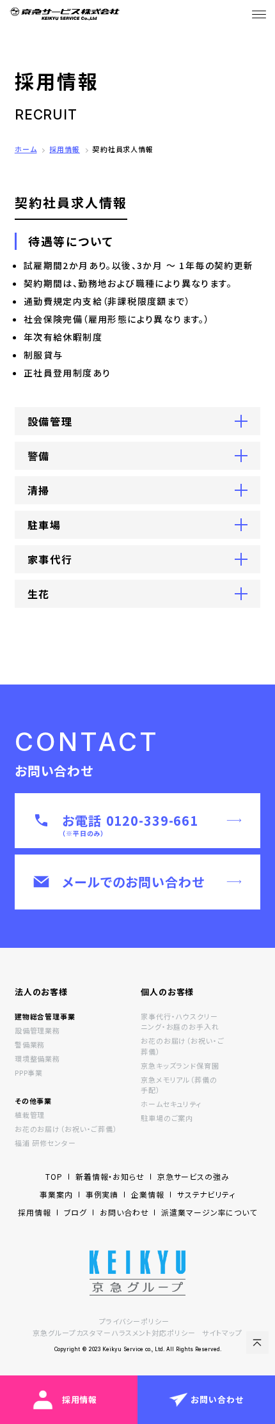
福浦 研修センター (45, 1143)
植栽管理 (30, 1115)
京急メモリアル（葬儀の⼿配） (179, 1084)
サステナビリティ (206, 1194)
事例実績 (102, 1194)
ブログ (76, 1212)
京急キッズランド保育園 (180, 1065)
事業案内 (56, 1194)
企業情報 (147, 1194)
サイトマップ (222, 1332)
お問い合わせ (124, 1212)
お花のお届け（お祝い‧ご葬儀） (66, 1129)
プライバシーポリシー (134, 1321)
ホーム (26, 149)
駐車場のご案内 (167, 1118)
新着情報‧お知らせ (110, 1176)
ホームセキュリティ (171, 1104)
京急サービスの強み (193, 1176)
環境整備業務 (37, 1058)
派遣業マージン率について (209, 1212)
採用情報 (64, 149)
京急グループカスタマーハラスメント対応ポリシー (114, 1332)
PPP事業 (29, 1072)
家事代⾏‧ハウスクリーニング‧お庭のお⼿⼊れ (180, 1021)
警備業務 (30, 1044)
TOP (54, 1176)
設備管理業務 (37, 1030)
